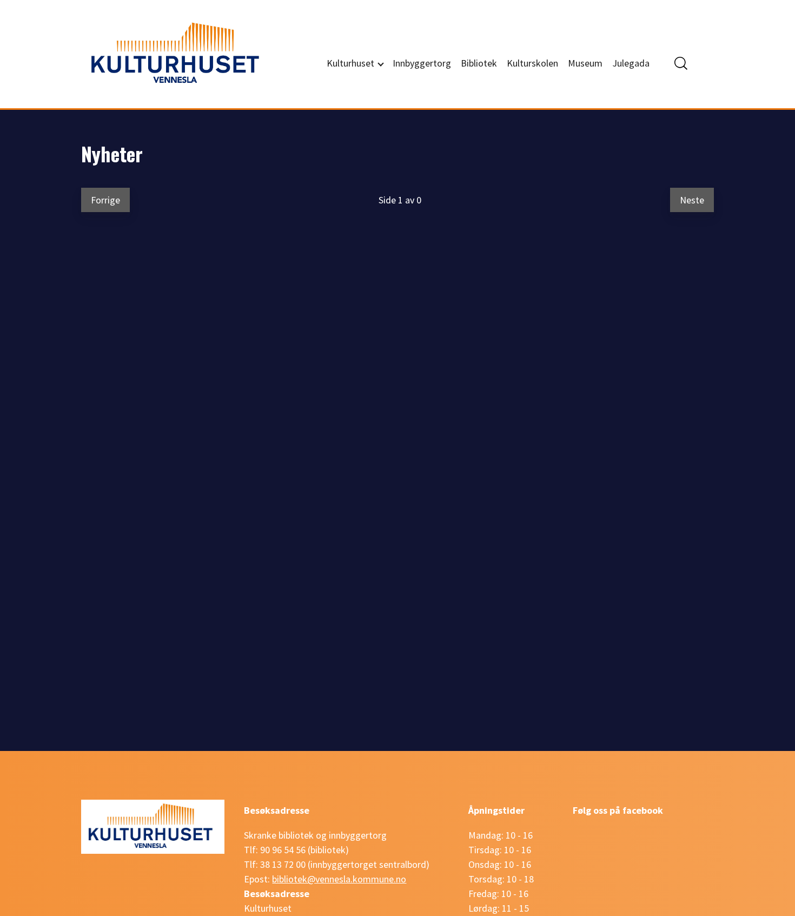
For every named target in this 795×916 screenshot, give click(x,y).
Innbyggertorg (422, 63)
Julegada (631, 63)
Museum (585, 63)
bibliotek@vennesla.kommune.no (339, 879)
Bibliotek (479, 63)
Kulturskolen (532, 63)
